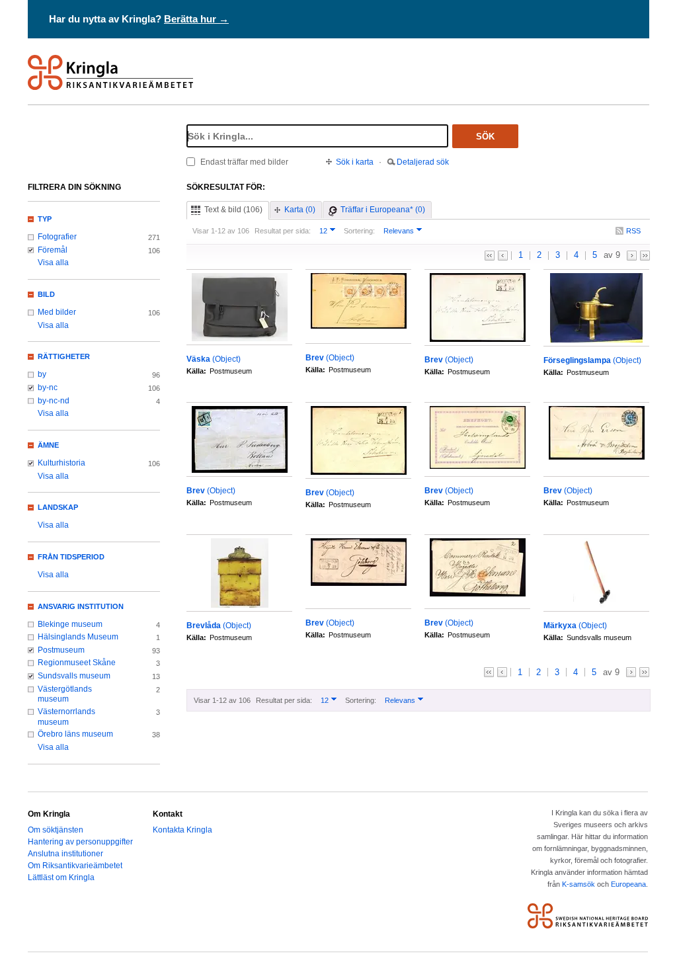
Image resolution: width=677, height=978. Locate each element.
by (42, 374)
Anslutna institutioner (65, 853)
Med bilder (57, 312)
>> (645, 256)
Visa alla (53, 262)
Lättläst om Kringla (61, 877)
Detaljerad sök (423, 162)
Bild (46, 294)
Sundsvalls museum (74, 675)
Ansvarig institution (81, 606)
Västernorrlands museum (66, 717)
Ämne (48, 445)
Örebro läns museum (75, 734)
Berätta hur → (196, 18)
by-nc (48, 387)
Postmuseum (61, 650)
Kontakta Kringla (182, 830)
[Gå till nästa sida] (632, 256)
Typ (45, 219)
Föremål (52, 250)
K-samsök (578, 884)
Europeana (628, 884)
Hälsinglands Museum (78, 636)
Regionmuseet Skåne (77, 662)
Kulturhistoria (61, 463)
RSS (633, 231)
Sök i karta (355, 162)
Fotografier (57, 236)
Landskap (58, 507)
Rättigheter (64, 356)
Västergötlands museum (65, 694)
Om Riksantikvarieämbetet (75, 865)
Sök (485, 137)
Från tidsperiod (71, 557)
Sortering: (359, 231)
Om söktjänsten (55, 830)
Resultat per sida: (283, 231)
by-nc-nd (53, 400)
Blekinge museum (70, 624)
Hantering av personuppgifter (80, 841)
